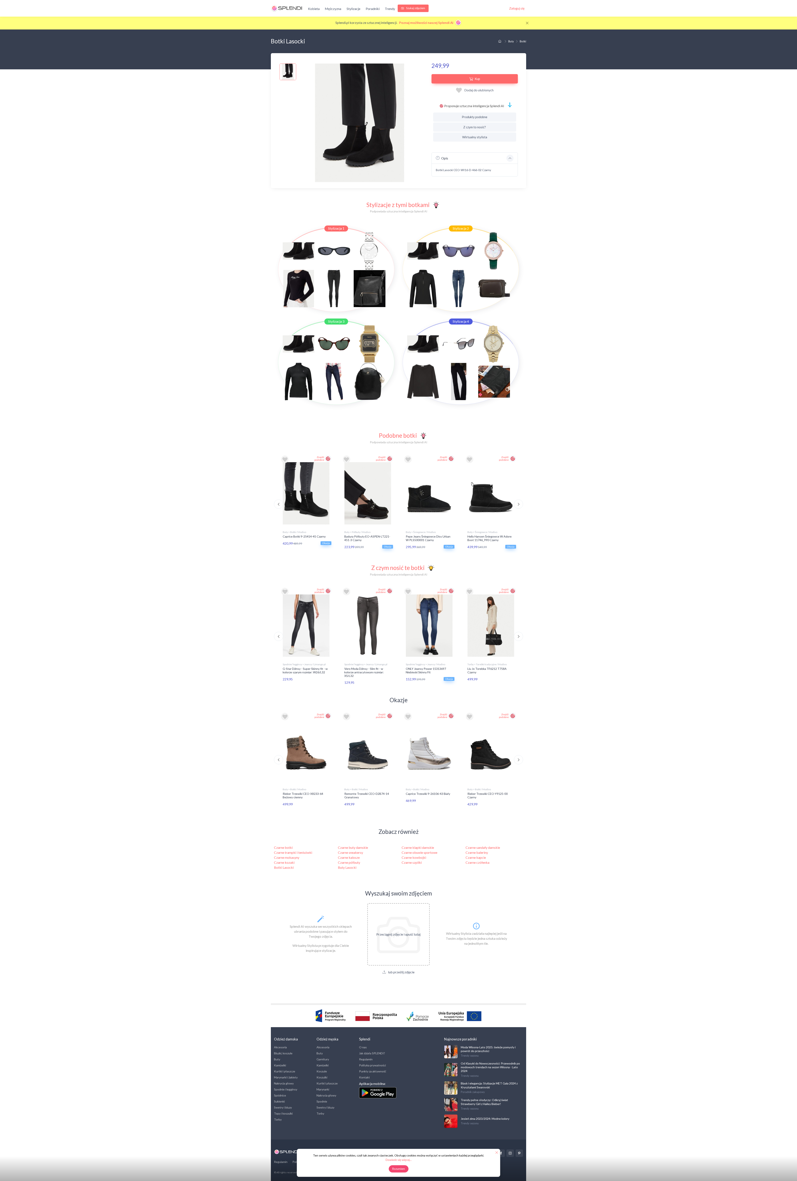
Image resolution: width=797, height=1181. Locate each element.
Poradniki (373, 9)
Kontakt (364, 1077)
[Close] (527, 23)
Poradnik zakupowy (473, 1092)
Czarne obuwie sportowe (419, 852)
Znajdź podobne (319, 458)
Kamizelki (280, 1065)
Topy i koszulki (283, 1113)
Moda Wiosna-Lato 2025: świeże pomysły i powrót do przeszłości (488, 1049)
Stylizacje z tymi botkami (398, 204)
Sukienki (279, 1101)
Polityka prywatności (372, 1065)
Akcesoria (280, 1047)
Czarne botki (283, 847)
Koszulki (322, 1077)
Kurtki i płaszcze (284, 1071)
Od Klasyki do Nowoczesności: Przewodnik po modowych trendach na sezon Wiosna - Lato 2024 (490, 1067)
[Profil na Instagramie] (510, 1153)
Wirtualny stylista (474, 137)
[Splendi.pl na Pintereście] (519, 1153)
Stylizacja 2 (461, 228)
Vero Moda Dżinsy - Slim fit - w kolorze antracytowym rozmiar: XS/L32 (364, 672)
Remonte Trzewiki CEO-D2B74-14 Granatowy (366, 795)
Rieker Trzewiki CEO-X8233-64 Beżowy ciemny (303, 795)
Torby (278, 1119)
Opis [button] (444, 158)
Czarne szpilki (412, 862)
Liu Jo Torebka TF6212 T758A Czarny (487, 670)
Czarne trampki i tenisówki (293, 852)
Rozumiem (398, 1168)
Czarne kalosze (349, 857)
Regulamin (366, 1059)
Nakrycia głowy (284, 1083)
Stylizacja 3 (336, 321)
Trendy (390, 9)
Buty (511, 41)
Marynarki (323, 1089)
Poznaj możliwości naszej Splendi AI (426, 23)
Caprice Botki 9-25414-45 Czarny (304, 536)
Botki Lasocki (284, 867)
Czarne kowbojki (414, 857)
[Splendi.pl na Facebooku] (501, 1153)
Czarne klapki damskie (418, 847)
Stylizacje (353, 9)
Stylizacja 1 (336, 228)
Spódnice (280, 1095)
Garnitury (323, 1059)
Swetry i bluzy (283, 1107)
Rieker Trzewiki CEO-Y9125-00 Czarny (487, 795)
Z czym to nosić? (474, 127)
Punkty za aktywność (372, 1071)
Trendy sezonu (470, 1055)
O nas (363, 1047)
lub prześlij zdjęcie (400, 972)
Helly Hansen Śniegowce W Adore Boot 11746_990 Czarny (489, 538)
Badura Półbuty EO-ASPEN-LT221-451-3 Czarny (367, 538)
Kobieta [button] (314, 9)
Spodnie (322, 1101)
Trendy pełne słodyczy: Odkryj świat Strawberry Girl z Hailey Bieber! (484, 1101)
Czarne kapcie (476, 857)
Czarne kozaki (284, 862)
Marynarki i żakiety (286, 1077)
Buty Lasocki (347, 867)
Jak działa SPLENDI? (372, 1053)
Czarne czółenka (477, 862)
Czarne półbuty (349, 862)
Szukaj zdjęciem (415, 8)
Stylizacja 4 (461, 321)
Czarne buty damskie (353, 847)
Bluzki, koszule (283, 1053)
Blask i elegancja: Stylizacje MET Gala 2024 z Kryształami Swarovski (489, 1085)
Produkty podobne (474, 117)
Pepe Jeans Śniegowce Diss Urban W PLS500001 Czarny (428, 538)
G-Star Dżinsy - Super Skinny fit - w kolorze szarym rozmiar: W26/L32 (305, 670)
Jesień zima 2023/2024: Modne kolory (485, 1118)
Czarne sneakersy (350, 852)
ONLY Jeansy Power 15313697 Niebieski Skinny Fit (426, 670)
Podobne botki (398, 435)
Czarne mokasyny (286, 857)
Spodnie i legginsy (285, 1089)
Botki (523, 41)
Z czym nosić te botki (398, 567)
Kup (477, 79)
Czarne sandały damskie (483, 847)
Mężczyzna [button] (333, 9)
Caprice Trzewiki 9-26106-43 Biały (428, 793)
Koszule (322, 1071)
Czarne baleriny (477, 852)
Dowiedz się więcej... (399, 1159)
